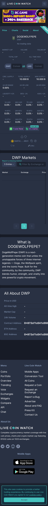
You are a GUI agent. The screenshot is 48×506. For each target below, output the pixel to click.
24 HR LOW (24, 85)
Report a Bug (32, 396)
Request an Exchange (31, 391)
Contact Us (31, 414)
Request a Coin (33, 385)
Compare (6, 403)
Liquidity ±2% (8, 94)
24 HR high (40, 85)
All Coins (29, 380)
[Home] (24, 428)
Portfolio (6, 376)
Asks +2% (41, 94)
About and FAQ (33, 405)
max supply (40, 77)
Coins (4, 371)
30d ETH (40, 119)
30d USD (40, 102)
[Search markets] (19, 164)
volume (24, 50)
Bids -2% (24, 94)
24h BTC (18, 111)
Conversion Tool (34, 376)
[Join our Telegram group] (3, 446)
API (2, 407)
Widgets (5, 398)
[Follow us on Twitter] (7, 446)
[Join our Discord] (13, 446)
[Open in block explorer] (35, 141)
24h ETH (18, 119)
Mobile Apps (32, 371)
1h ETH (7, 119)
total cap (13, 57)
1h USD (8, 102)
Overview (6, 380)
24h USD (18, 102)
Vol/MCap (41, 50)
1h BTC (8, 111)
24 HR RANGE (8, 85)
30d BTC (40, 111)
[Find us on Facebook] (18, 446)
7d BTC (29, 111)
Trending (6, 385)
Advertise (30, 401)
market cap (7, 50)
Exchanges (7, 394)
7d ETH (29, 119)
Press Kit (30, 410)
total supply (24, 77)
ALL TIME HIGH (35, 57)
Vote (3, 389)
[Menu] (3, 3)
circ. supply (8, 77)
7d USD (30, 102)
